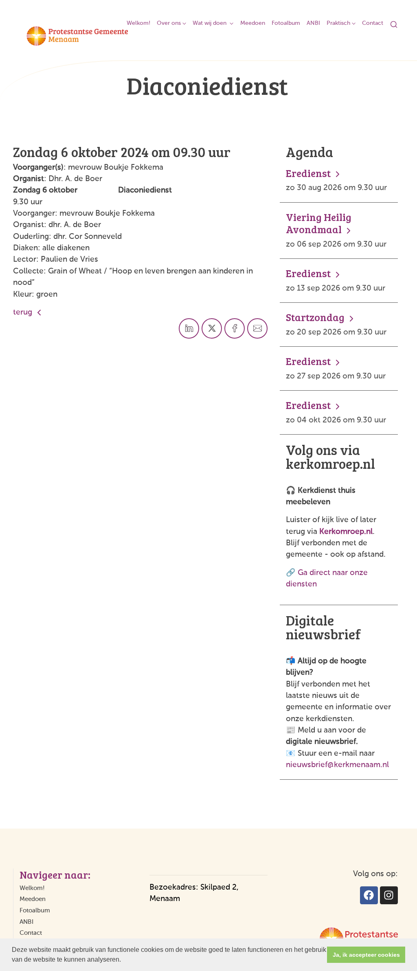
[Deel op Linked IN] (189, 328)
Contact (372, 23)
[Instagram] (389, 895)
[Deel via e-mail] (257, 328)
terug (23, 312)
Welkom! (138, 23)
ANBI (313, 23)
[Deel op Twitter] (212, 328)
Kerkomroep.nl (346, 532)
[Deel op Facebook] (234, 328)
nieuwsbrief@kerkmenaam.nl (337, 765)
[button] (124, 960)
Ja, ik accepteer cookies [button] (366, 954)
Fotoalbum (286, 23)
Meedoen (252, 23)
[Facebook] (369, 895)
